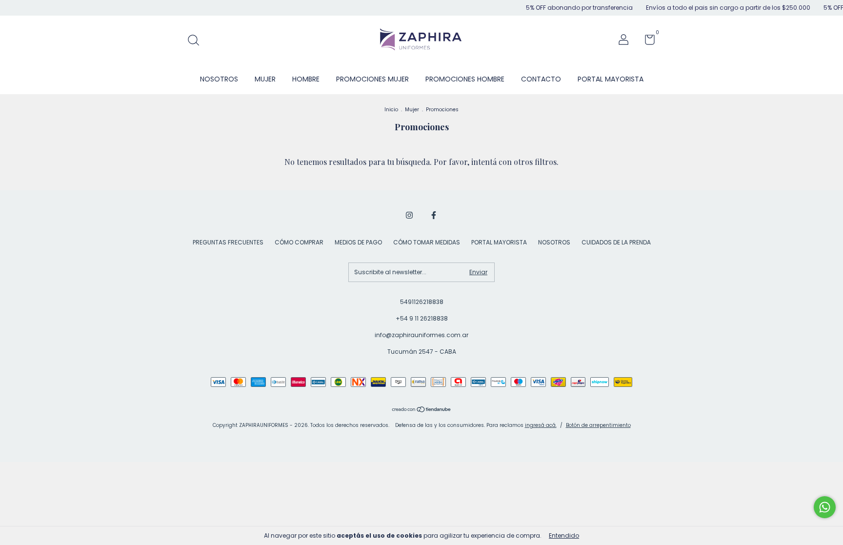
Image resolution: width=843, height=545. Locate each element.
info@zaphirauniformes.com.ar (421, 335)
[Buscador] (196, 41)
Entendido (564, 535)
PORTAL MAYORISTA (610, 79)
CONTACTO (541, 79)
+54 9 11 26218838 (422, 318)
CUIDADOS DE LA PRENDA (616, 242)
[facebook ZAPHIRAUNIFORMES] (434, 215)
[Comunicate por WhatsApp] (825, 507)
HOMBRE (306, 79)
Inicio (391, 109)
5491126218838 (421, 302)
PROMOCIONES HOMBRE (464, 79)
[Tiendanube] (421, 410)
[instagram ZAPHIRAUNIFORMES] (409, 215)
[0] (646, 42)
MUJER (265, 79)
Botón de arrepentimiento (598, 425)
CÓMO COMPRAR (299, 242)
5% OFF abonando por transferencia (571, 7)
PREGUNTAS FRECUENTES (228, 242)
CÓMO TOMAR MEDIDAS (426, 242)
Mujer (412, 109)
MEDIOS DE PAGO (358, 242)
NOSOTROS (219, 79)
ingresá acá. (541, 425)
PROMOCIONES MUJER (372, 79)
